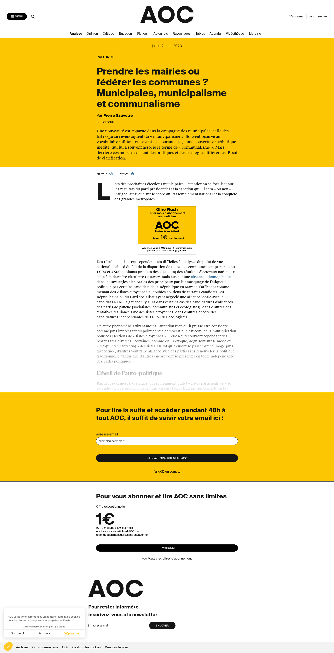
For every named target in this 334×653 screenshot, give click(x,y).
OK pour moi (71, 633)
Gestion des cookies (86, 647)
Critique (108, 34)
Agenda (215, 34)
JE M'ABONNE (167, 548)
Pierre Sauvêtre (118, 115)
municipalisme (137, 388)
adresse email (107, 434)
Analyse (76, 34)
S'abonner (296, 16)
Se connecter (317, 16)
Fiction (142, 34)
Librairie (255, 34)
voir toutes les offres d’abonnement (167, 558)
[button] (8, 646)
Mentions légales (117, 647)
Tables (200, 34)
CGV (65, 647)
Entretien (125, 34)
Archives (22, 647)
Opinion (92, 34)
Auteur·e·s (160, 34)
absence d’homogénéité (211, 277)
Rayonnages (181, 34)
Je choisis (44, 633)
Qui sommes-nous (45, 647)
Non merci (17, 633)
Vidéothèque (235, 34)
